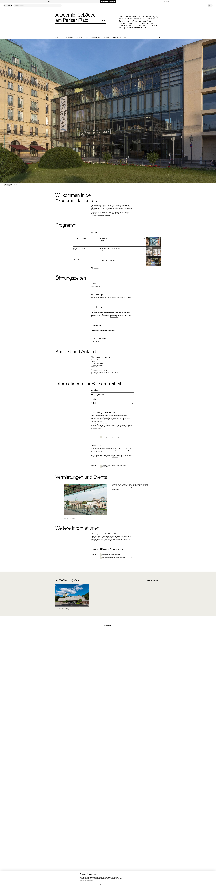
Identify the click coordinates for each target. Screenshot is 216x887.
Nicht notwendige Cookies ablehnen (127, 884)
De (209, 5)
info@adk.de (94, 366)
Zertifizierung (115, 456)
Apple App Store (115, 426)
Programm (121, 299)
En (211, 5)
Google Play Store (126, 426)
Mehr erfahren (117, 241)
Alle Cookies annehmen (110, 884)
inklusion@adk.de (98, 451)
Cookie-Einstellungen (97, 884)
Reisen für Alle (114, 455)
